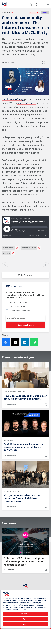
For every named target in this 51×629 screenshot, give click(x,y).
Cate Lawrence (10, 404)
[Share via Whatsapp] (35, 342)
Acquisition (8, 440)
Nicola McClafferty (12, 99)
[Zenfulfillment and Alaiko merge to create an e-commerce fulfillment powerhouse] (25, 423)
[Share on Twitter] (16, 342)
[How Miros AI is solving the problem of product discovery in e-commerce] (25, 375)
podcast (6, 253)
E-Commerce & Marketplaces (14, 392)
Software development (12, 491)
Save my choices (26, 325)
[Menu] (48, 5)
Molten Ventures (26, 103)
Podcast (6, 12)
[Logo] (6, 4)
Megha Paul (9, 569)
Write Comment (25, 275)
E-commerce (8, 248)
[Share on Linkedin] (25, 342)
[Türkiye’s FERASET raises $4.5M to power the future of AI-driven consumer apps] (25, 474)
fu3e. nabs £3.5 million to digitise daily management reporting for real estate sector (24, 561)
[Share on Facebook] (6, 342)
